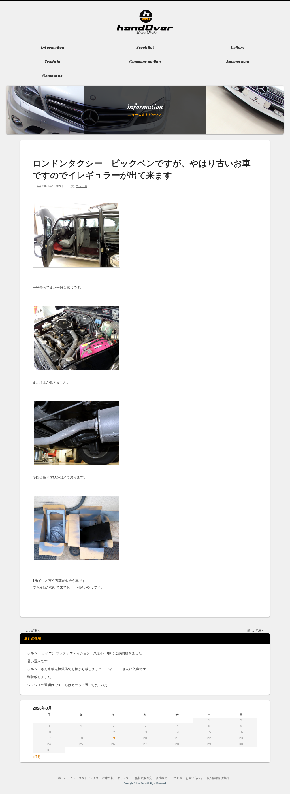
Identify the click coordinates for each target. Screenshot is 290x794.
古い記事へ (33, 630)
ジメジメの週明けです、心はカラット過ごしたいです (68, 685)
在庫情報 (108, 778)
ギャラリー (124, 778)
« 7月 (37, 757)
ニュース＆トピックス (84, 778)
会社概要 (161, 778)
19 (113, 738)
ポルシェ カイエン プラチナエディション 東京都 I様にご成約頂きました (84, 653)
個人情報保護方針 (217, 778)
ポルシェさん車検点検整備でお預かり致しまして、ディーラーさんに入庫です (86, 669)
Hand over (145, 22)
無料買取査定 (143, 778)
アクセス (176, 778)
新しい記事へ (255, 630)
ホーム (62, 778)
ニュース (81, 186)
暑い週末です (37, 661)
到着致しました (39, 677)
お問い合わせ (194, 778)
